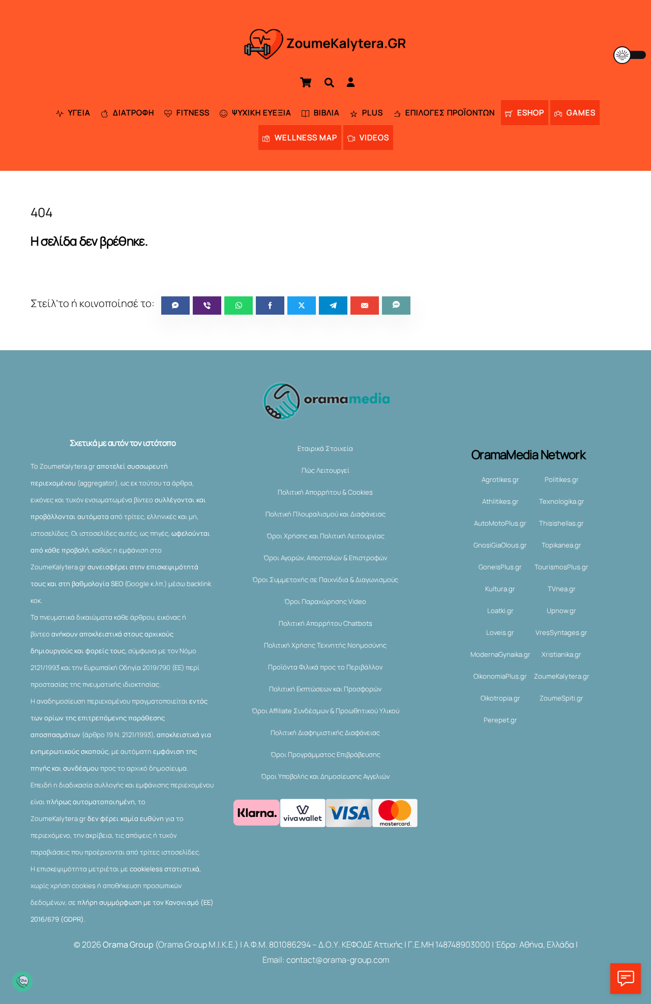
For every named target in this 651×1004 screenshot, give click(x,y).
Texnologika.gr (561, 501)
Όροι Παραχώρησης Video (325, 601)
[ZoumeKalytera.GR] (326, 53)
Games (580, 112)
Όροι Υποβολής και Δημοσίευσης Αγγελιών (325, 776)
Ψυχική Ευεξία (260, 112)
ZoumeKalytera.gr (561, 676)
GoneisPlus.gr (500, 566)
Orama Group (128, 944)
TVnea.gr (562, 588)
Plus (371, 112)
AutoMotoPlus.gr (500, 523)
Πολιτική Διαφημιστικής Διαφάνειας (325, 732)
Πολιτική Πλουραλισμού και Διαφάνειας (325, 514)
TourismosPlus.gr (561, 566)
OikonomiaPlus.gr (500, 676)
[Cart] (305, 82)
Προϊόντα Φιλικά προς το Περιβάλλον (325, 667)
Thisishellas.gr (561, 523)
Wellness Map (305, 137)
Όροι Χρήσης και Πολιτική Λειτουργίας (325, 535)
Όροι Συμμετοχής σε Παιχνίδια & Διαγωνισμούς (325, 579)
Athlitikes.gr (500, 501)
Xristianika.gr (561, 654)
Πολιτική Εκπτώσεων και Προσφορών (325, 688)
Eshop (529, 112)
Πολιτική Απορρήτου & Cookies (325, 492)
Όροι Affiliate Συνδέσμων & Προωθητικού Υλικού (325, 710)
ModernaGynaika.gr (500, 654)
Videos (373, 137)
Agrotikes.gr (500, 479)
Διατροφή (132, 112)
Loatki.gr (500, 610)
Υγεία (78, 112)
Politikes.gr (562, 479)
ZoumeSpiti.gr (561, 698)
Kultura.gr (500, 588)
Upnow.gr (561, 610)
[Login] (351, 82)
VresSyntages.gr (561, 632)
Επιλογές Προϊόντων (449, 112)
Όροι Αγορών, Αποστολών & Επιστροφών (325, 557)
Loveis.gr (500, 632)
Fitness (192, 112)
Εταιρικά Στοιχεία (325, 448)
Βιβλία (326, 112)
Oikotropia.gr (500, 698)
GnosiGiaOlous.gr (500, 545)
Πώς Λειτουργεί (325, 470)
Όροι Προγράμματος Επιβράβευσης (325, 754)
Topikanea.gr (561, 545)
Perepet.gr (500, 719)
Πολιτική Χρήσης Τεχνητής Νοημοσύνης (325, 645)
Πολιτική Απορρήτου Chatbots (325, 623)
